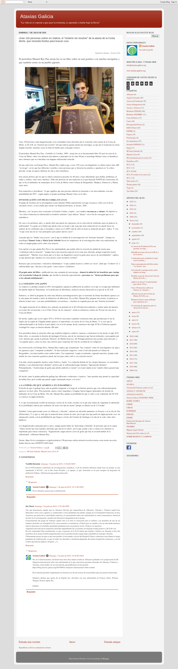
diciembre (136, 224)
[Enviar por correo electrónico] (56, 447)
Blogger (106, 658)
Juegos (129, 147)
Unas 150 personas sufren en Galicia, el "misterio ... (142, 288)
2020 (132, 216)
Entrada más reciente (29, 641)
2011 (132, 363)
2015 (132, 347)
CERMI (130, 404)
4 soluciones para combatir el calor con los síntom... (144, 259)
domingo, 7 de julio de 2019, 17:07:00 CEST (52, 506)
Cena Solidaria (132, 118)
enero (134, 331)
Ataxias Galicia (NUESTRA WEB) (140, 397)
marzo (134, 324)
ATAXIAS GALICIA (135, 394)
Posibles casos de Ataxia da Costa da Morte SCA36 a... (145, 277)
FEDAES (130, 414)
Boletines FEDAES (134, 111)
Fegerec (130, 134)
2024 (132, 205)
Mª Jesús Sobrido (33, 451)
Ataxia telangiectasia (135, 104)
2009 (132, 370)
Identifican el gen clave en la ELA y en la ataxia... (145, 253)
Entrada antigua (112, 641)
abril (134, 320)
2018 (132, 336)
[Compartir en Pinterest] (67, 447)
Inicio (72, 641)
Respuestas (33, 482)
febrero (135, 327)
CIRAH (130, 407)
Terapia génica (132, 184)
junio (134, 312)
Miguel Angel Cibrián (135, 430)
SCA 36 (55, 451)
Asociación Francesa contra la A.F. (140, 387)
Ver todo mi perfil (146, 50)
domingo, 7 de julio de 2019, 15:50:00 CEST (58, 464)
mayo (134, 316)
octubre (135, 231)
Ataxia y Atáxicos (133, 107)
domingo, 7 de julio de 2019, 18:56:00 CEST (66, 555)
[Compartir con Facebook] (64, 447)
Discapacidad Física (134, 124)
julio (134, 243)
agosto (134, 239)
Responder (30, 476)
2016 (132, 343)
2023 (132, 209)
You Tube (130, 191)
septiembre (136, 235)
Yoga (129, 187)
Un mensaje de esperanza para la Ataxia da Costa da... (143, 306)
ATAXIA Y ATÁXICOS (136, 391)
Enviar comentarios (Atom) (40, 647)
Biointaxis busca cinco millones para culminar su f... (143, 300)
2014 (132, 351)
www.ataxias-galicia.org (136, 71)
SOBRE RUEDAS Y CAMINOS (139, 436)
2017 (132, 340)
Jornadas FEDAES (134, 144)
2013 (132, 355)
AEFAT (129, 381)
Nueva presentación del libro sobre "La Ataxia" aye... (144, 265)
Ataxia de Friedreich (134, 101)
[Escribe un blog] (59, 447)
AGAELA (130, 384)
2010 (132, 366)
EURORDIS (131, 411)
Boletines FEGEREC (135, 114)
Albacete (130, 94)
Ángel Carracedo (133, 97)
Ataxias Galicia (36, 16)
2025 (132, 201)
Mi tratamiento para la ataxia (138, 158)
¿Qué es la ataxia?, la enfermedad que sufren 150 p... (144, 283)
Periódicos (131, 161)
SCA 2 (129, 164)
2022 (132, 213)
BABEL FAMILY (133, 401)
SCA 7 (129, 178)
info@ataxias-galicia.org (136, 65)
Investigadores (132, 141)
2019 (132, 220)
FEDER (130, 131)
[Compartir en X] (61, 447)
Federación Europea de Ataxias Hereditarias (138, 422)
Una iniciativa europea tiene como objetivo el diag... (144, 271)
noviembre (136, 227)
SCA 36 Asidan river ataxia (137, 174)
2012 (132, 359)
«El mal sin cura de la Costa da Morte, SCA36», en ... (143, 294)
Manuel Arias (46, 451)
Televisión (130, 181)
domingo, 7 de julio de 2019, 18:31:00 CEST (66, 487)
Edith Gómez (132, 127)
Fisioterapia (131, 137)
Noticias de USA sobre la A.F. (138, 433)
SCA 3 (129, 168)
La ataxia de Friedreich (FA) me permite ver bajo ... (143, 247)
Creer (129, 121)
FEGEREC (131, 426)
